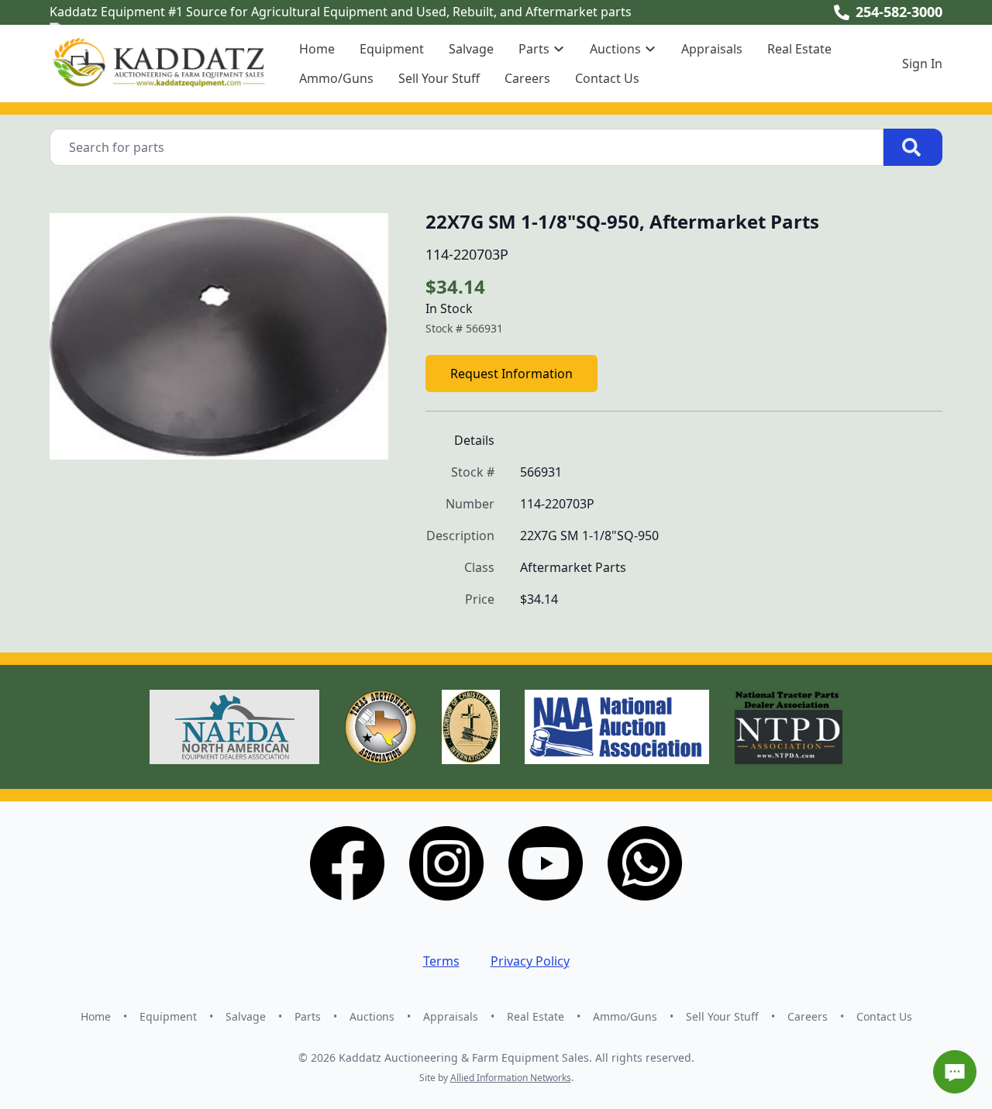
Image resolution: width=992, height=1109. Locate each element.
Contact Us (607, 78)
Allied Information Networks (510, 1077)
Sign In (922, 63)
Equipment (392, 48)
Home (317, 48)
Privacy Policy (530, 961)
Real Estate (799, 48)
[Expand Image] (360, 435)
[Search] (913, 147)
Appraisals (711, 48)
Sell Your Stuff (439, 78)
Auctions (372, 1016)
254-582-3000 (899, 11)
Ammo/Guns (336, 78)
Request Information (511, 373)
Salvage (471, 48)
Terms (441, 961)
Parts (307, 1016)
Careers (527, 78)
